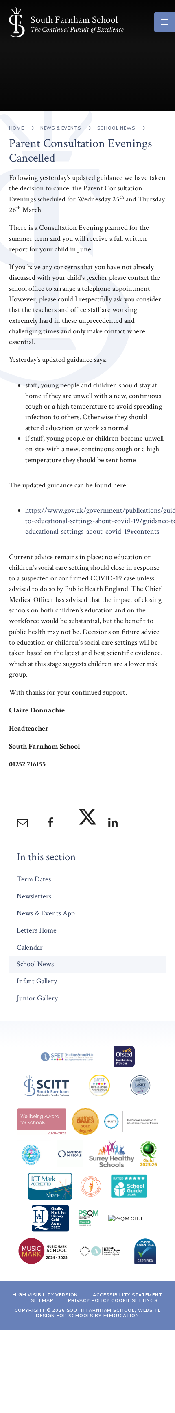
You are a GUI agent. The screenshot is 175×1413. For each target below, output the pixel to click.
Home (16, 128)
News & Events (60, 128)
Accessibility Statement (127, 1295)
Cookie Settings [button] (134, 1300)
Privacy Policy (89, 1300)
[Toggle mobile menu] (164, 22)
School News (116, 128)
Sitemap (42, 1300)
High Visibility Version (45, 1295)
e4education (121, 1315)
